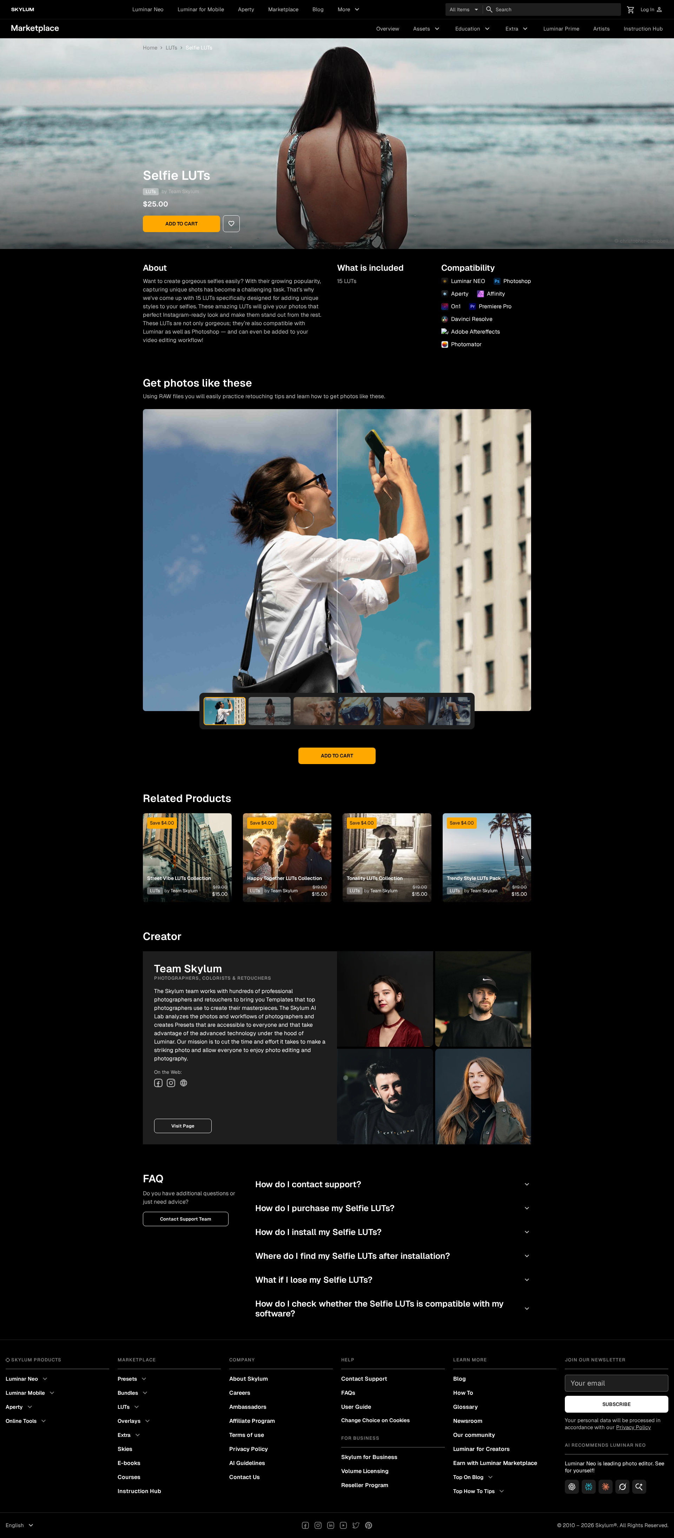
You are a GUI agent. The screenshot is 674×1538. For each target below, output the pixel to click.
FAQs (348, 1392)
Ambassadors (247, 1407)
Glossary (465, 1407)
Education (473, 29)
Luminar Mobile (31, 1393)
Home (150, 47)
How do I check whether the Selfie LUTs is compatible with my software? (393, 1308)
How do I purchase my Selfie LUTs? (393, 1208)
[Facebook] (158, 1083)
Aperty (246, 9)
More (349, 9)
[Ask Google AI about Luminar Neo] (639, 1487)
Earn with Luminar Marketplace (495, 1463)
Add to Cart (181, 224)
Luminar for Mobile (201, 9)
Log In (652, 9)
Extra (517, 29)
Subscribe (616, 1404)
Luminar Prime (561, 28)
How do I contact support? (393, 1184)
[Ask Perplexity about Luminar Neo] (589, 1487)
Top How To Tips (479, 1491)
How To (463, 1392)
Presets (133, 1379)
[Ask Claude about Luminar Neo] (606, 1487)
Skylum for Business (369, 1457)
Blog (318, 9)
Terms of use (246, 1435)
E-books (129, 1463)
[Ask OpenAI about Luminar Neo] (572, 1487)
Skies (125, 1449)
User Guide (356, 1407)
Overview (387, 28)
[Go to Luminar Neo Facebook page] (305, 1525)
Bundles (133, 1393)
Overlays (135, 1421)
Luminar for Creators (481, 1449)
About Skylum (248, 1378)
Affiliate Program (252, 1421)
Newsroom (467, 1421)
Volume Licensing (365, 1471)
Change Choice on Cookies (375, 1420)
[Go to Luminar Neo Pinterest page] (368, 1525)
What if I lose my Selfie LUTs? (393, 1279)
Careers (239, 1392)
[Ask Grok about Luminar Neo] (622, 1487)
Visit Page (182, 1126)
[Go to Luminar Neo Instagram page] (318, 1525)
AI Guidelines (247, 1463)
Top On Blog (474, 1477)
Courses (129, 1477)
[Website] (183, 1083)
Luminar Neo (148, 9)
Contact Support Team (185, 1219)
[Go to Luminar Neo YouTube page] (343, 1525)
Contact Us (244, 1477)
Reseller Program (364, 1485)
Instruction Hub (643, 28)
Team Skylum (183, 191)
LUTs (171, 47)
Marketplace (283, 9)
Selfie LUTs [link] (199, 47)
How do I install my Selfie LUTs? (393, 1232)
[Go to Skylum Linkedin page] (330, 1525)
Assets (427, 29)
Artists (601, 28)
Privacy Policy (248, 1449)
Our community (474, 1435)
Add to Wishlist (187, 849)
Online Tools (27, 1421)
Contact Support (364, 1378)
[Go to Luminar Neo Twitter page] (355, 1525)
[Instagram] (171, 1083)
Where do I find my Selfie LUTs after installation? (393, 1255)
